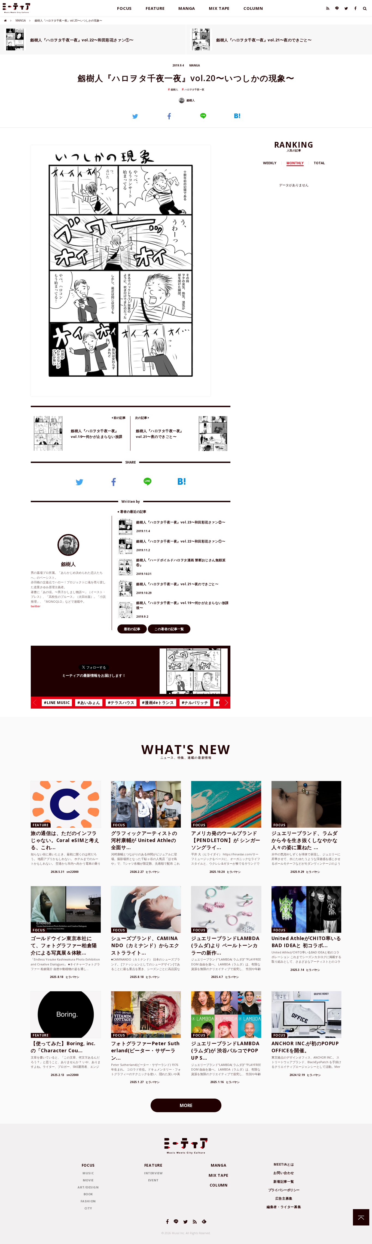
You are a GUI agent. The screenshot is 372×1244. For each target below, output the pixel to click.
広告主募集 (283, 1198)
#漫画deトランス (158, 702)
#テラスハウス (121, 702)
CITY (88, 1208)
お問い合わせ (283, 1172)
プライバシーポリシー (284, 1190)
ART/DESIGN (88, 1187)
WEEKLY (269, 163)
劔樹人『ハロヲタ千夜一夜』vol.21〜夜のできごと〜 (264, 39)
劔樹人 (174, 89)
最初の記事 (132, 629)
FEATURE (155, 8)
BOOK (88, 1194)
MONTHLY (295, 163)
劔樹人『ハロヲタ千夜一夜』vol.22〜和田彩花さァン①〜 (81, 39)
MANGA (186, 8)
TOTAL (319, 163)
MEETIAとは (284, 1164)
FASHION (88, 1201)
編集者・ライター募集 (284, 1207)
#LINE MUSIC (57, 702)
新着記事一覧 (283, 1181)
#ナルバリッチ (195, 702)
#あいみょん (88, 702)
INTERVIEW (153, 1173)
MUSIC (88, 1173)
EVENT (153, 1180)
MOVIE (88, 1180)
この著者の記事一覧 (169, 629)
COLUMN (253, 8)
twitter (36, 606)
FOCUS (124, 8)
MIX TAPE (219, 8)
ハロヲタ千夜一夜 (194, 89)
